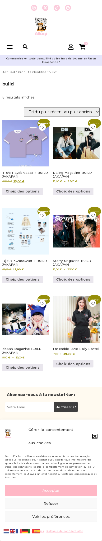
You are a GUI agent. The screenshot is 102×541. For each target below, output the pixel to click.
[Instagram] (34, 8)
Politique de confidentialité (64, 531)
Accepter (51, 490)
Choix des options (23, 191)
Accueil (8, 72)
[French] (19, 531)
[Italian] (31, 531)
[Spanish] (37, 531)
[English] (13, 531)
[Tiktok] (57, 8)
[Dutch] (7, 531)
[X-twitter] (45, 8)
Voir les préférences (51, 516)
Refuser (51, 503)
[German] (25, 531)
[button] (95, 436)
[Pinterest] (68, 8)
